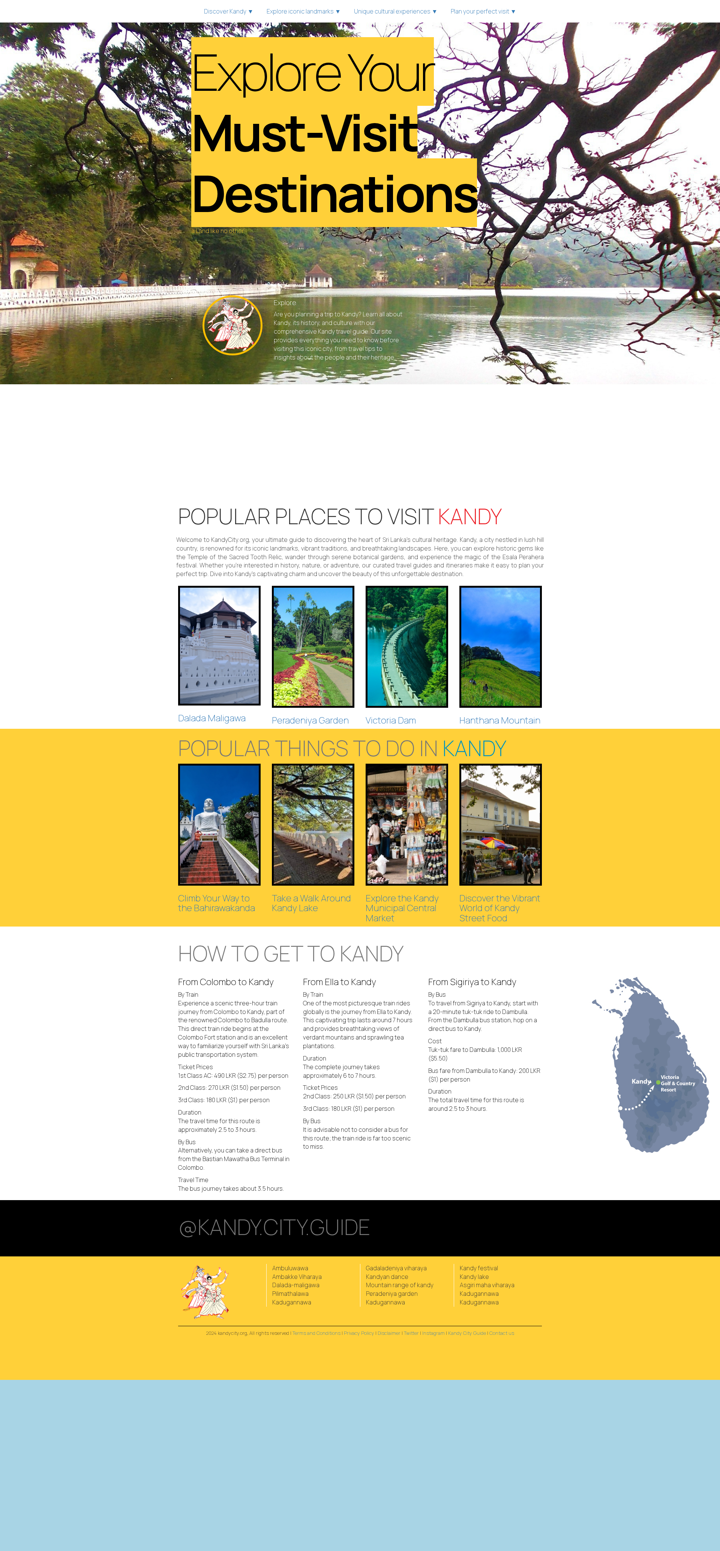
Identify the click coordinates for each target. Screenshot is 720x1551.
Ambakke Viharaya (297, 1277)
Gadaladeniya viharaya (396, 1268)
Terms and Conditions (316, 1333)
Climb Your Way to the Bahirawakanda (216, 903)
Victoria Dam (391, 720)
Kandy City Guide (467, 1333)
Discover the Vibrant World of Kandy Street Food (499, 908)
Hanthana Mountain (499, 720)
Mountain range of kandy (400, 1285)
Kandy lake (474, 1277)
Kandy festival (479, 1268)
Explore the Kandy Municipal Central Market (402, 908)
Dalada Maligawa (212, 718)
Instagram (433, 1333)
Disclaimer (389, 1333)
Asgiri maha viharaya (487, 1285)
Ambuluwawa (290, 1268)
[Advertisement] (360, 444)
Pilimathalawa (290, 1293)
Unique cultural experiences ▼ (396, 11)
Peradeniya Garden (310, 720)
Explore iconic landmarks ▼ (304, 11)
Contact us (501, 1333)
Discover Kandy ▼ (229, 11)
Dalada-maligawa (296, 1285)
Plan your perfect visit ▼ (483, 11)
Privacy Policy (359, 1333)
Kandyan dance (387, 1277)
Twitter (411, 1333)
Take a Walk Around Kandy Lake (311, 903)
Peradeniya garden (392, 1293)
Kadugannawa (291, 1302)
